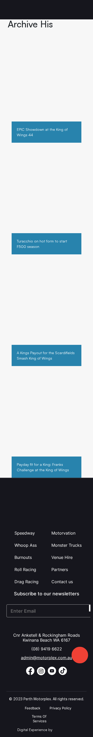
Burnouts (23, 557)
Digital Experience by (35, 729)
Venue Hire (62, 557)
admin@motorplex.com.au (46, 657)
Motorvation (63, 533)
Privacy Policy (60, 708)
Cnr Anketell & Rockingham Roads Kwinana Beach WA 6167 (46, 638)
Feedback (32, 708)
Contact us (62, 581)
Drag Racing (26, 581)
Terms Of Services (39, 718)
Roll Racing (25, 569)
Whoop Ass (25, 545)
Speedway (24, 533)
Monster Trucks (66, 545)
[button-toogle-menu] (82, 9)
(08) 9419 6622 (46, 648)
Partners (59, 569)
